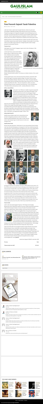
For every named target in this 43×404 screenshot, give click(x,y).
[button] (1, 12)
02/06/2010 (4, 258)
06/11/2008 (13, 26)
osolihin (7, 305)
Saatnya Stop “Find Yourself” (24, 394)
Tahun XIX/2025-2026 (12, 383)
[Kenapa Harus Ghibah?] (32, 393)
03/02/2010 (24, 259)
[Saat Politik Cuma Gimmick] (5, 393)
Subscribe (41, 12)
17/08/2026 (24, 388)
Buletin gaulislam (11, 382)
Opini (5, 21)
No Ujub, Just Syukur (13, 311)
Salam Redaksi (20, 400)
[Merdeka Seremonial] (18, 385)
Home (16, 400)
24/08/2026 (11, 388)
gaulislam (21, 6)
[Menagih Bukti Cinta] (5, 385)
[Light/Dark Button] (37, 12)
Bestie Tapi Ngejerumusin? (15, 305)
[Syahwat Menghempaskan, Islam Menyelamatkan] (32, 385)
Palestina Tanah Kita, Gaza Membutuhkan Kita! (11, 257)
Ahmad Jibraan (7, 26)
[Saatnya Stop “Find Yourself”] (18, 393)
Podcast (25, 400)
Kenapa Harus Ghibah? (37, 394)
